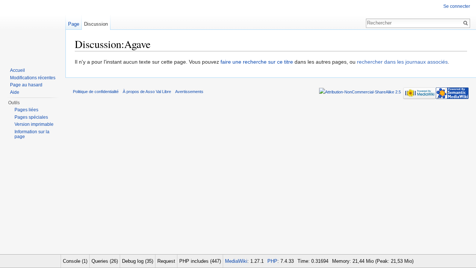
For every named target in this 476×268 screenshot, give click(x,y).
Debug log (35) (137, 261)
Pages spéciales (31, 117)
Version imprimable (34, 124)
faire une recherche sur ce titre (257, 62)
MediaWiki (236, 261)
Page (73, 24)
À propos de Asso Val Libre (147, 91)
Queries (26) (104, 261)
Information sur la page (32, 134)
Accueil (17, 70)
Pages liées (26, 109)
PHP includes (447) (200, 261)
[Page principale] (32, 30)
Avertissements (189, 91)
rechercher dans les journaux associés (402, 62)
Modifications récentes (32, 77)
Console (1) (75, 261)
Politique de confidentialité (96, 91)
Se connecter (456, 6)
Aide (14, 92)
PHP (272, 261)
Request (166, 261)
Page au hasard (26, 84)
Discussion (96, 24)
